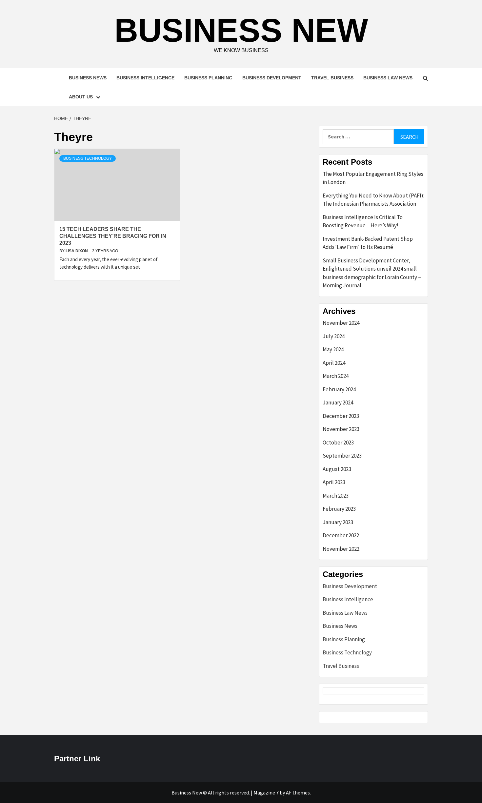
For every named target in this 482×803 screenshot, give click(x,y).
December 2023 (341, 416)
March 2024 (336, 376)
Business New (241, 30)
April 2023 (334, 482)
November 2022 (341, 548)
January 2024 (338, 402)
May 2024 (333, 349)
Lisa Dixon (77, 251)
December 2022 (341, 535)
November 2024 (341, 322)
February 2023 (339, 508)
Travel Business (332, 77)
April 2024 (334, 362)
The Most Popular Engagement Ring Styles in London (373, 178)
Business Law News (387, 77)
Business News (88, 77)
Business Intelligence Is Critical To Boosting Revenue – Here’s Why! (363, 221)
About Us (81, 96)
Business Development (271, 77)
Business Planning (208, 77)
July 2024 (334, 336)
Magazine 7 (266, 792)
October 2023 (338, 442)
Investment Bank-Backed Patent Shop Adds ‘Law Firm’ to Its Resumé (368, 243)
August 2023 (337, 469)
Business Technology (87, 158)
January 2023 (338, 522)
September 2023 (342, 455)
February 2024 (339, 389)
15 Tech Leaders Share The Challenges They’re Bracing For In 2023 (112, 236)
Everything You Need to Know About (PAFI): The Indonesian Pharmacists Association (373, 200)
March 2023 (336, 495)
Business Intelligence (145, 77)
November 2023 (341, 429)
